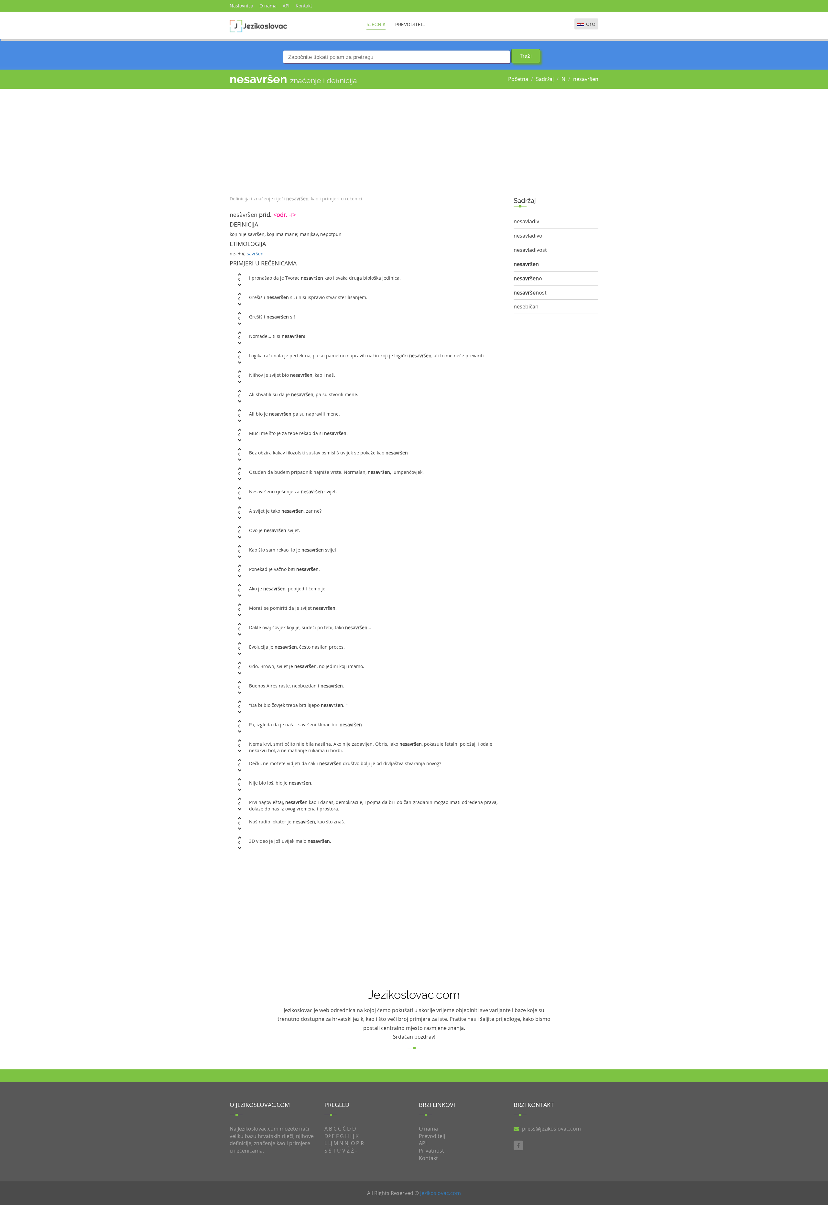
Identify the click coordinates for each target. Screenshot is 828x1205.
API (286, 6)
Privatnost (431, 1150)
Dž (327, 1136)
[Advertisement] (367, 140)
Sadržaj (545, 79)
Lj (330, 1143)
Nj (347, 1143)
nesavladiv (526, 221)
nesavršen (585, 79)
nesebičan (526, 306)
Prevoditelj (410, 24)
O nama (268, 6)
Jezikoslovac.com (440, 1193)
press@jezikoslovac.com (551, 1128)
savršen (255, 254)
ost (530, 292)
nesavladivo (528, 235)
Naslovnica (241, 6)
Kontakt (304, 6)
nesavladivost (530, 249)
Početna (518, 79)
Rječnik (376, 24)
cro (591, 23)
